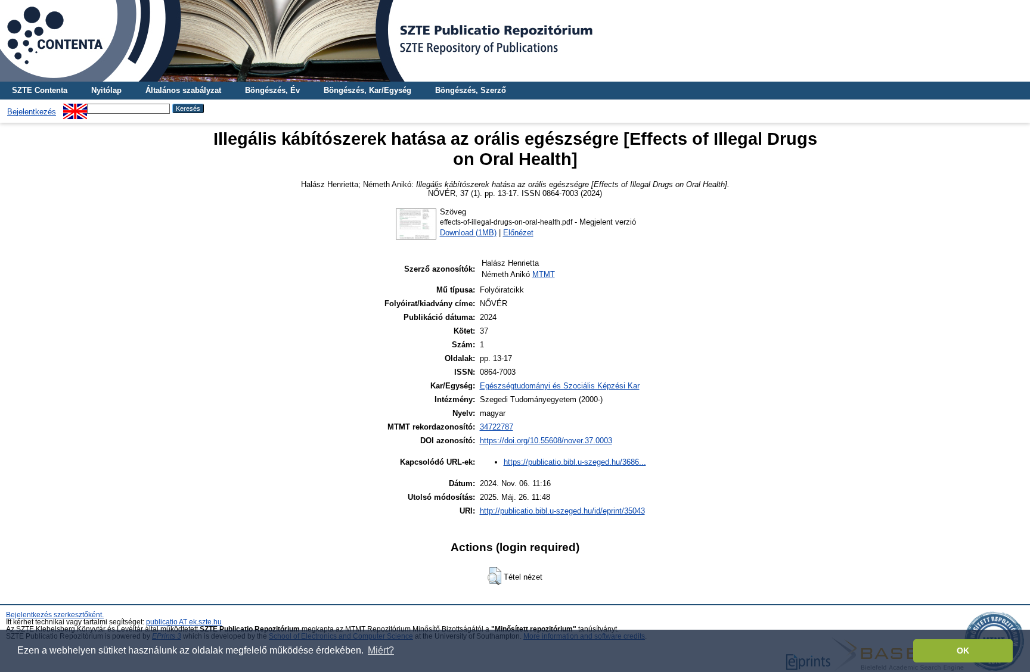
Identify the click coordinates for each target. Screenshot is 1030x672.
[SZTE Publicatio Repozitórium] (515, 41)
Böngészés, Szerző (470, 90)
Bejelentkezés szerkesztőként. (55, 614)
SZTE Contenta (39, 90)
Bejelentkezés (31, 111)
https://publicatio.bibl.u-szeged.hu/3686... (575, 462)
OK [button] (963, 650)
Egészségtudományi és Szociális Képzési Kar (560, 385)
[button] (494, 576)
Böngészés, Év (272, 90)
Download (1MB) (468, 232)
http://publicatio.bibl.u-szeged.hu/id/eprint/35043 (562, 510)
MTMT (543, 274)
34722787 (496, 426)
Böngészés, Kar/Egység (367, 90)
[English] (75, 108)
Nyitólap (106, 90)
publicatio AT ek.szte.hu (184, 622)
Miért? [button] (381, 650)
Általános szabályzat (183, 90)
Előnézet (518, 232)
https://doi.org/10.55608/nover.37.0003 (546, 440)
